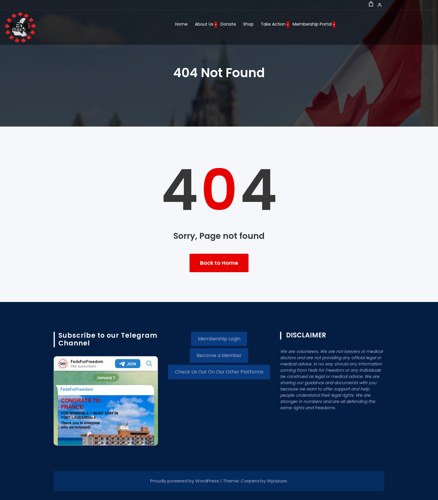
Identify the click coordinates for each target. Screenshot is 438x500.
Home (181, 24)
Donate (228, 24)
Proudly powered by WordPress (185, 481)
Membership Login (219, 338)
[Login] (380, 5)
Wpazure (277, 481)
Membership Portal (312, 24)
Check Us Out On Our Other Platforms (219, 371)
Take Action (273, 24)
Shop (248, 24)
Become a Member (219, 355)
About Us (204, 24)
